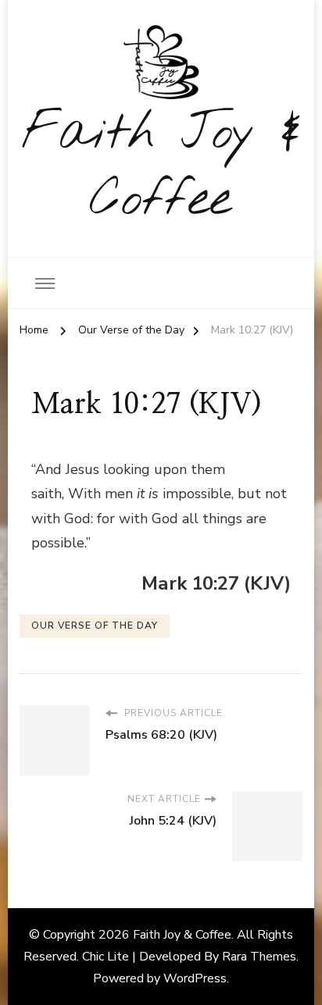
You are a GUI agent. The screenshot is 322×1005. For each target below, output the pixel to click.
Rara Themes (259, 956)
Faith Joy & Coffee (161, 167)
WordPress (195, 978)
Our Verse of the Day (94, 625)
